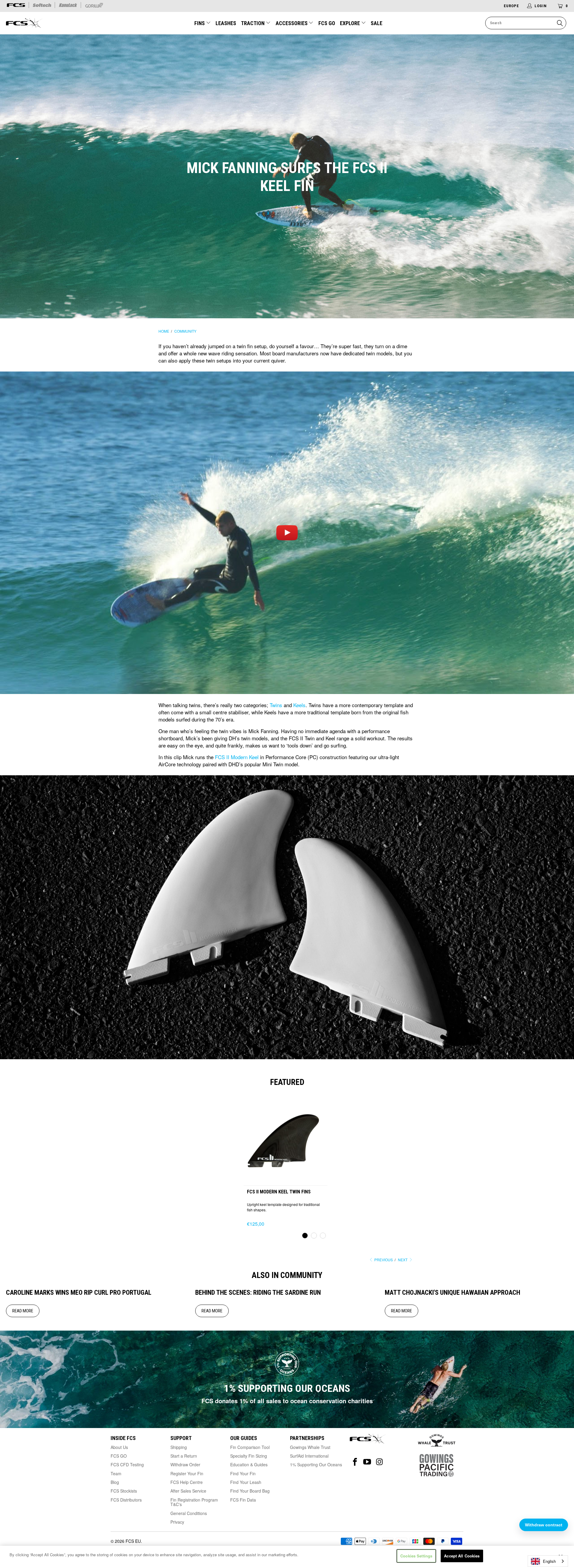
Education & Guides (249, 1464)
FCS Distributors (126, 1500)
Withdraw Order (185, 1464)
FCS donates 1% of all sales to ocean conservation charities (287, 1400)
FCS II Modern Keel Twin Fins (285, 1137)
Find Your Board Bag (250, 1491)
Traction (253, 23)
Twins (276, 705)
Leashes (226, 23)
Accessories (292, 23)
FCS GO (326, 23)
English (549, 1561)
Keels (299, 705)
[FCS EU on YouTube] (367, 1462)
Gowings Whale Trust (310, 1447)
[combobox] (548, 1561)
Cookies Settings (416, 1556)
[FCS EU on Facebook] (355, 1462)
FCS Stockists (124, 1491)
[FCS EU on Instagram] (379, 1462)
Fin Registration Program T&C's (194, 1502)
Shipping (178, 1447)
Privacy (177, 1522)
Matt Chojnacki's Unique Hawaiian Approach (452, 1292)
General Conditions (188, 1513)
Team (116, 1473)
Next (403, 1259)
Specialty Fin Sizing (248, 1456)
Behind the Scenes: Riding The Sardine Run (258, 1292)
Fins (200, 23)
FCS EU (133, 1541)
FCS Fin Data (243, 1500)
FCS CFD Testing (127, 1464)
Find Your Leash (245, 1482)
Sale (376, 23)
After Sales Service (188, 1491)
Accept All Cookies (462, 1556)
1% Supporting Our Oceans (316, 1464)
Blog (115, 1482)
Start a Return (183, 1456)
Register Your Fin (186, 1473)
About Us (119, 1447)
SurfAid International (309, 1456)
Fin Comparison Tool (250, 1447)
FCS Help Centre (186, 1482)
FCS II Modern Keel (237, 757)
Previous (383, 1259)
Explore (350, 23)
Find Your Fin (243, 1473)
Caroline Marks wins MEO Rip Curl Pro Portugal (78, 1292)
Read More (22, 1311)
